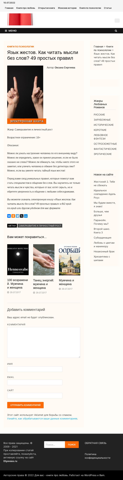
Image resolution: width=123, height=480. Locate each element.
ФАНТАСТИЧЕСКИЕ (105, 148)
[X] (21, 216)
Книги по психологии (90, 8)
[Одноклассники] (13, 216)
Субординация (102, 237)
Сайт (10, 390)
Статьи (107, 8)
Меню (13, 30)
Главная (9, 8)
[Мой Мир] (26, 216)
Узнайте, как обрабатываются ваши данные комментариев (42, 418)
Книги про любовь (25, 8)
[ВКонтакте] (9, 216)
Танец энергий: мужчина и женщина (43, 284)
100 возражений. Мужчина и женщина (17, 283)
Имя (9, 364)
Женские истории (67, 8)
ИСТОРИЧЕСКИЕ (104, 124)
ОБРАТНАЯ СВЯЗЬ (95, 443)
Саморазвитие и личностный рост (40, 225)
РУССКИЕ (99, 114)
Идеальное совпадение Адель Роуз (105, 194)
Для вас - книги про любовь (51, 475)
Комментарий (16, 324)
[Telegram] (17, 216)
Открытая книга (46, 8)
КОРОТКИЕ (100, 129)
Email (10, 377)
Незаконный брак (104, 251)
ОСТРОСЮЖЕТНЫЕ (105, 143)
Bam (101, 475)
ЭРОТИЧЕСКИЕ (103, 153)
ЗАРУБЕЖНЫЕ (102, 119)
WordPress (90, 475)
